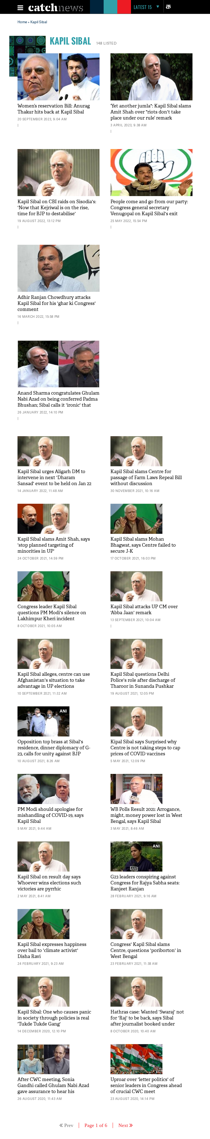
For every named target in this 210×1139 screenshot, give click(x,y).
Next (123, 1125)
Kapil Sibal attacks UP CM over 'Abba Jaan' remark (144, 610)
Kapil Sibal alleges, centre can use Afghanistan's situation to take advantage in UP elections (54, 680)
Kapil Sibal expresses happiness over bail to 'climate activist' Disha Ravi (52, 950)
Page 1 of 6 (95, 1125)
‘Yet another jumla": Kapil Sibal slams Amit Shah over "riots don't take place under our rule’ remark (150, 112)
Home (22, 21)
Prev (68, 1125)
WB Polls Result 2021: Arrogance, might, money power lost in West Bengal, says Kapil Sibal (146, 815)
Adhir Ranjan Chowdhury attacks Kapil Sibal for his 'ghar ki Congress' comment (57, 303)
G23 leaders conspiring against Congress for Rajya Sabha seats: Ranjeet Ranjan (145, 883)
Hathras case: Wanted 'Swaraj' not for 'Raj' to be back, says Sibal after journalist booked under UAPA (147, 1021)
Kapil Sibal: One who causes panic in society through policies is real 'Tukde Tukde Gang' (54, 1018)
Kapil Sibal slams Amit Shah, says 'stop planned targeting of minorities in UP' (54, 545)
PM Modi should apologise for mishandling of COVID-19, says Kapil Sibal (51, 815)
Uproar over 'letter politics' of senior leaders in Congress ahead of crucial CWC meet (146, 1085)
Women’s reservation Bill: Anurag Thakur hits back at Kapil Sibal (54, 109)
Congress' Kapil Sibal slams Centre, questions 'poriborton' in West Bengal (145, 950)
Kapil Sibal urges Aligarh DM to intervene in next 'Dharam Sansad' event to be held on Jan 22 (54, 478)
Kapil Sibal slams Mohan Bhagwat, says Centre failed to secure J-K (143, 545)
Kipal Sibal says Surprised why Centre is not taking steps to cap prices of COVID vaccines (145, 748)
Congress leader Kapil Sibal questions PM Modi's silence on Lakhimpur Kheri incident (52, 613)
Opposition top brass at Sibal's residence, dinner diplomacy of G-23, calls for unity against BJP (54, 748)
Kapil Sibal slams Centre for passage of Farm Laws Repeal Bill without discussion (146, 478)
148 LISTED (106, 43)
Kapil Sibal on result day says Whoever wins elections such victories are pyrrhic (49, 883)
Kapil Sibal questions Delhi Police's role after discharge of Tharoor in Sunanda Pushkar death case (142, 683)
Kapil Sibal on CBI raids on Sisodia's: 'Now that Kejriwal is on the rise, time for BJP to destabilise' (57, 208)
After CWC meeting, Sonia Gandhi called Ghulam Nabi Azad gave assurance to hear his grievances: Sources (53, 1088)
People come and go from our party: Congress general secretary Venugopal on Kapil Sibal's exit (149, 208)
